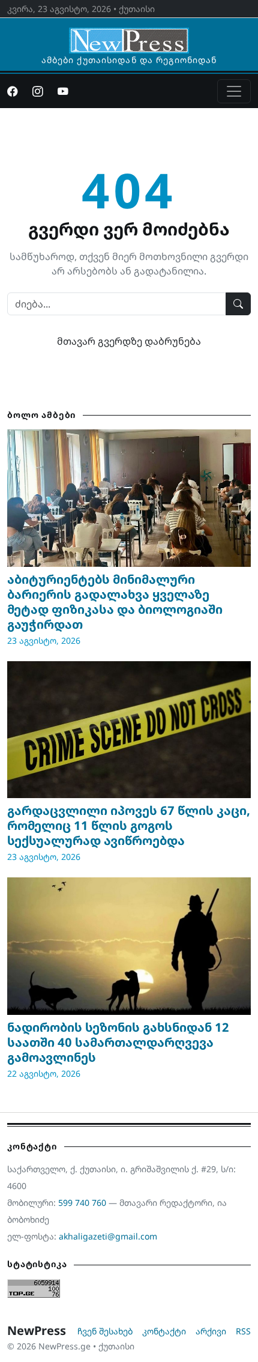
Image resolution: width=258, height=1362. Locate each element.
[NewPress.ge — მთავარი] (129, 34)
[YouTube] (63, 91)
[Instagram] (37, 91)
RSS (243, 1331)
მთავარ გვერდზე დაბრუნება (129, 341)
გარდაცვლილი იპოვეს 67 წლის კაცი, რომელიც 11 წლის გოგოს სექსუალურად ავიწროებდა (128, 825)
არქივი (211, 1331)
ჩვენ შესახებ (105, 1331)
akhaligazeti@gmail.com (108, 1236)
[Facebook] (12, 91)
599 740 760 (82, 1202)
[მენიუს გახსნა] (234, 91)
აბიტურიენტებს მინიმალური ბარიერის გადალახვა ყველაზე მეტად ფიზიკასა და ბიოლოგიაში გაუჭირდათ (115, 601)
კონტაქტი (164, 1331)
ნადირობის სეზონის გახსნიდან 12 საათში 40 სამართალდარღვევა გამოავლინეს (118, 1042)
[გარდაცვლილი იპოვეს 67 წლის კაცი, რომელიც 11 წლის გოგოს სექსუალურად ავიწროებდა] (129, 729)
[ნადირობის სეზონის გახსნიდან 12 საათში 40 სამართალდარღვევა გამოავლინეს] (129, 945)
